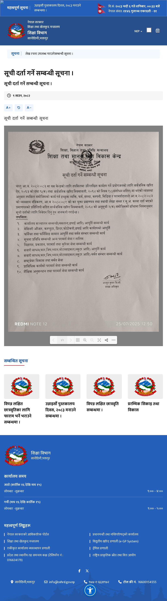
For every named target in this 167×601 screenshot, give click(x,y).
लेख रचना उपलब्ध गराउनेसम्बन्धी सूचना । (49, 54)
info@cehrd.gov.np (62, 582)
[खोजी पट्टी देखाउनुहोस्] (149, 30)
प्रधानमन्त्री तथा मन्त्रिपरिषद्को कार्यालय (115, 534)
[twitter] (87, 571)
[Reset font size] (19, 107)
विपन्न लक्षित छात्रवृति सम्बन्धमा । (103, 406)
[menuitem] (83, 491)
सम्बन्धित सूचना (16, 361)
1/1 (62, 340)
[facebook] (79, 571)
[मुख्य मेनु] (158, 30)
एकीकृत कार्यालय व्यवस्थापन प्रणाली (28, 548)
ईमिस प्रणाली (100, 548)
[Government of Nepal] (16, 31)
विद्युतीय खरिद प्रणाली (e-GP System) (115, 541)
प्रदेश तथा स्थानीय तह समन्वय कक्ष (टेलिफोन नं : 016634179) (35, 558)
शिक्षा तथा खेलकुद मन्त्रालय (23, 541)
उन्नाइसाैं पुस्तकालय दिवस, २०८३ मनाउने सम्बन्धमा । (57, 8)
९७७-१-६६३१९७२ (99, 582)
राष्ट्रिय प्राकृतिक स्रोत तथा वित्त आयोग (114, 555)
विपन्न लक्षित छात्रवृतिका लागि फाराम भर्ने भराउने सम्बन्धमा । (17, 413)
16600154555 (139, 582)
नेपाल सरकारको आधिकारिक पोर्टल (28, 534)
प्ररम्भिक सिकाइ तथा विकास (143, 406)
